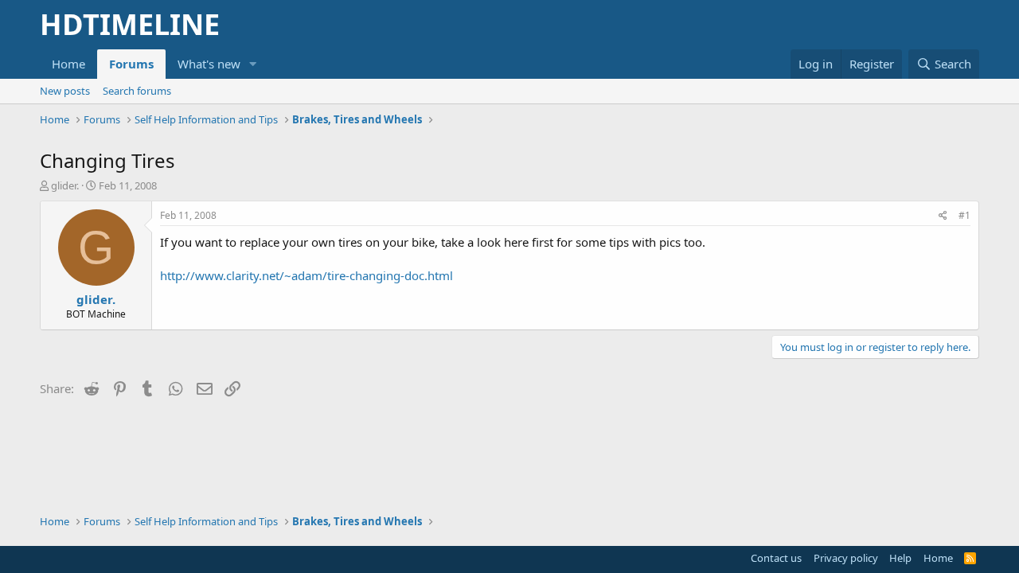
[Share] (943, 216)
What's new (209, 64)
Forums (131, 64)
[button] (253, 64)
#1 (964, 215)
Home (68, 64)
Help (900, 558)
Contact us (776, 558)
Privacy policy (846, 558)
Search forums (137, 91)
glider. (65, 185)
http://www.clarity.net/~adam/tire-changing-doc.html (306, 275)
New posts (65, 91)
